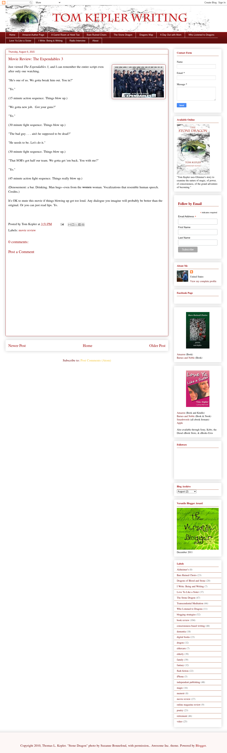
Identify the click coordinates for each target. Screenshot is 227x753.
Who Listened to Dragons (201, 34)
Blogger (201, 745)
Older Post (157, 345)
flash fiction (183, 670)
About (95, 40)
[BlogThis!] (73, 224)
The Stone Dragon (123, 34)
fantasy (180, 665)
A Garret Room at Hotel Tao (65, 34)
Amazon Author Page (33, 34)
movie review (27, 230)
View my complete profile (203, 281)
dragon (180, 642)
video (179, 721)
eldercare (181, 648)
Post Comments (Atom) (96, 360)
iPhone (180, 676)
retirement (182, 716)
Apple (180, 422)
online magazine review (189, 704)
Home (12, 34)
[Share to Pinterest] (83, 224)
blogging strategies (186, 614)
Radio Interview (77, 40)
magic (180, 687)
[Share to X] (76, 224)
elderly (180, 654)
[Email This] (69, 224)
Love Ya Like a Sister (20, 40)
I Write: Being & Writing (50, 40)
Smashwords (183, 419)
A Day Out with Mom (170, 34)
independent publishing (188, 682)
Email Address (187, 216)
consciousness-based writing (191, 625)
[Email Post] (62, 224)
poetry (180, 710)
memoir (181, 693)
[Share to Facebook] (79, 224)
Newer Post (17, 345)
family (180, 659)
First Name (184, 227)
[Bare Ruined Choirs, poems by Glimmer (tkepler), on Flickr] (197, 347)
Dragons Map (146, 34)
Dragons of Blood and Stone (191, 580)
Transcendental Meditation (190, 603)
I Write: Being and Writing (190, 586)
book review (183, 620)
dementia (181, 631)
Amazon (181, 354)
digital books (183, 637)
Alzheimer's (183, 569)
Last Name (184, 237)
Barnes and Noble (186, 357)
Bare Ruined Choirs (97, 34)
